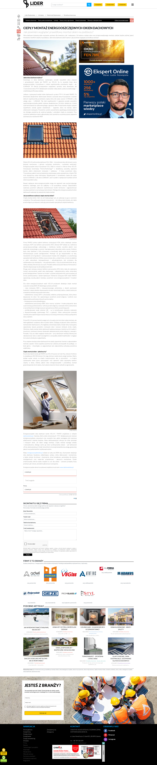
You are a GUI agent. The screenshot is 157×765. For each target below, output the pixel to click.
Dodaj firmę (27, 732)
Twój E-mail (26, 517)
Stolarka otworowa (70, 15)
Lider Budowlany (30, 15)
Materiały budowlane (54, 15)
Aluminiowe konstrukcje (124, 663)
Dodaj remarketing (29, 738)
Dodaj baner (27, 736)
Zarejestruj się (51, 730)
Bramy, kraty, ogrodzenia (67, 20)
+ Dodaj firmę (98, 4)
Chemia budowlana (80, 20)
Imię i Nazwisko (28, 511)
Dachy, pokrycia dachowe (45, 20)
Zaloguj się (50, 732)
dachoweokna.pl (28, 436)
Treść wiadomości (28, 528)
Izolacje (56, 20)
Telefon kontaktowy (29, 522)
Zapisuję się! (42, 713)
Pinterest (111, 735)
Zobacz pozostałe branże (121, 20)
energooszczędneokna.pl (35, 453)
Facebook (111, 730)
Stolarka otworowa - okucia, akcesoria (95, 661)
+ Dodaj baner (122, 4)
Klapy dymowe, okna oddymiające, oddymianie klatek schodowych (120, 658)
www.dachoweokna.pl (67, 467)
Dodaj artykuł (27, 734)
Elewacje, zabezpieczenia (94, 20)
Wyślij (28, 554)
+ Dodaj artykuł (110, 4)
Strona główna (27, 730)
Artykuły (41, 15)
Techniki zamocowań (39, 663)
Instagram (111, 739)
